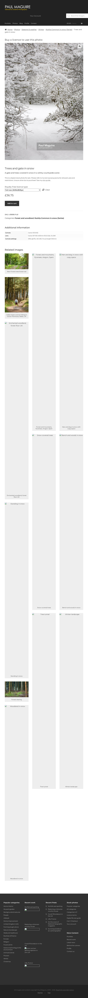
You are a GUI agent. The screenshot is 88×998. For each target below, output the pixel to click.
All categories (71, 909)
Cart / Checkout (72, 921)
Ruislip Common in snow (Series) (59, 30)
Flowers (6, 955)
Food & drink (8, 945)
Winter (41, 30)
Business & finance (10, 936)
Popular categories (73, 906)
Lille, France (52, 919)
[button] (80, 46)
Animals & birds (9, 952)
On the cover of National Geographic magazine (55, 924)
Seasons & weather (29, 30)
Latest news (71, 942)
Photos (15, 23)
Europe (6, 939)
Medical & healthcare (11, 933)
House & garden (9, 909)
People (6, 915)
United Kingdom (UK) (11, 924)
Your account (71, 924)
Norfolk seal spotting (55, 906)
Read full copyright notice (65, 990)
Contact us (70, 951)
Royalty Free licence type (16, 187)
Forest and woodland (24, 218)
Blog (21, 23)
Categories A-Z (72, 912)
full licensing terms (52, 178)
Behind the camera (73, 945)
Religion (6, 942)
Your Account (35, 16)
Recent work (71, 939)
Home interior (8, 906)
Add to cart (12, 203)
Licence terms (72, 915)
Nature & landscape (10, 930)
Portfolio (8, 23)
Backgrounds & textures (12, 912)
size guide (46, 180)
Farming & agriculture (11, 927)
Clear (47, 190)
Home (9, 30)
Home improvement (11, 921)
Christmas (7, 961)
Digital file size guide (74, 918)
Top (49, 993)
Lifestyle (6, 918)
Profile (27, 23)
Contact (34, 23)
